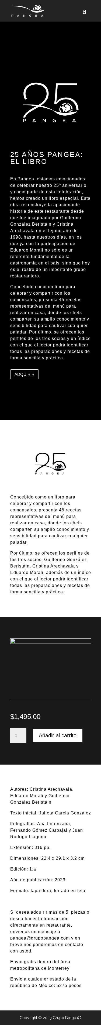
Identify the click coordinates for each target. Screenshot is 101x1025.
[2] (50, 642)
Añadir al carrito (57, 735)
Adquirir (24, 374)
